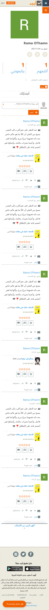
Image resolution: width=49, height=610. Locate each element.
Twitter (31, 180)
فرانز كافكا (17, 359)
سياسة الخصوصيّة (31, 605)
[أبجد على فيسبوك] (30, 554)
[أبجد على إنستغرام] (16, 554)
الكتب (41, 594)
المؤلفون (22, 597)
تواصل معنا (33, 594)
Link (22, 180)
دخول (3, 3)
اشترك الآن (11, 3)
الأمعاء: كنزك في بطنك (24, 155)
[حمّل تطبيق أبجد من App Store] (33, 568)
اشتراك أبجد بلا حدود (8, 594)
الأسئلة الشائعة (21, 594)
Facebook (35, 180)
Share (38, 180)
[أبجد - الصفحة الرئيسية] (32, 3)
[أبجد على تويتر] (23, 554)
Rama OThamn (31, 121)
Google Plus (27, 180)
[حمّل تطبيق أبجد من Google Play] (15, 568)
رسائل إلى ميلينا (27, 358)
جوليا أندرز (11, 156)
